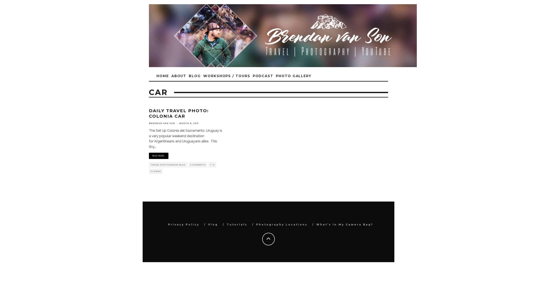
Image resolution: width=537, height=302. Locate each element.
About (178, 76)
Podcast (263, 76)
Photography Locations (282, 224)
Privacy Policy (183, 224)
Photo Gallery (294, 76)
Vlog (213, 224)
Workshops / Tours (226, 76)
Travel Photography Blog (168, 165)
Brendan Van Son (162, 123)
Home (162, 76)
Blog (195, 76)
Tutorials (237, 224)
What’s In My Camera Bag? (344, 224)
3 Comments (198, 165)
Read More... (158, 156)
